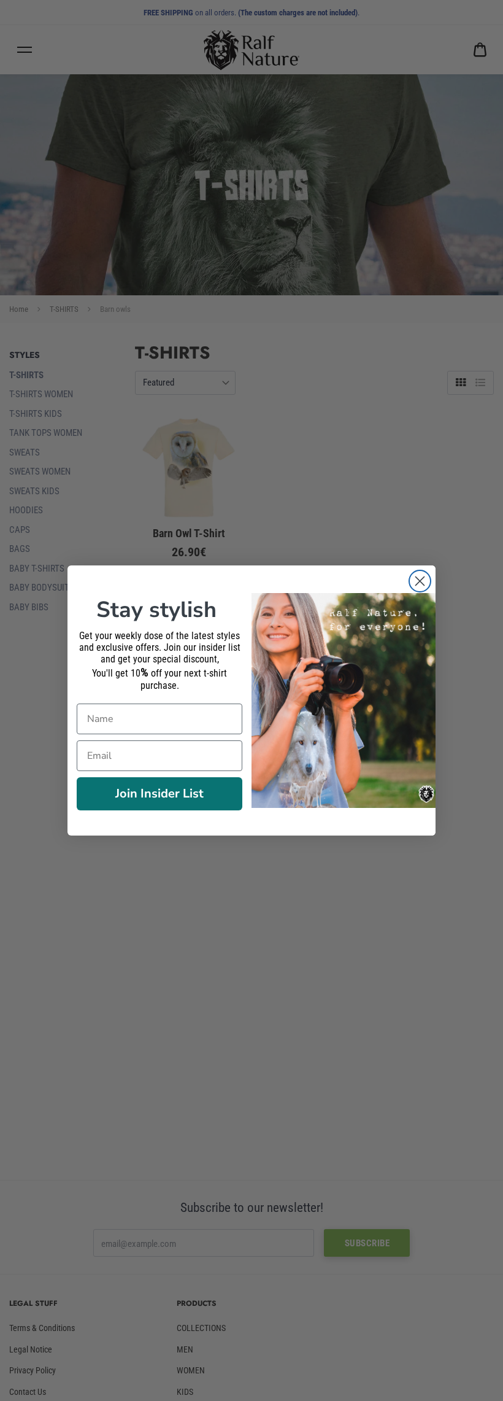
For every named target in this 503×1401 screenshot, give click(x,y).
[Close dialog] (420, 581)
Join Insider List (159, 793)
